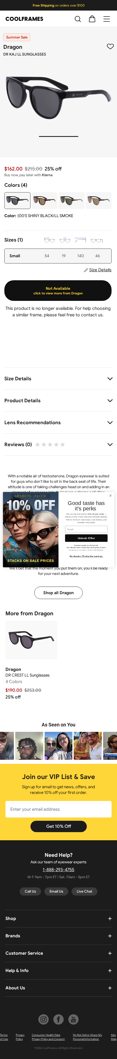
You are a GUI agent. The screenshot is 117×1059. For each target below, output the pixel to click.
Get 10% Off (58, 826)
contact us (92, 315)
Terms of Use (4, 1037)
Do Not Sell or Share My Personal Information (87, 1037)
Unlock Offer (86, 538)
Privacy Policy (20, 1037)
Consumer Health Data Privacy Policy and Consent (48, 1037)
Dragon (12, 47)
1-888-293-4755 (58, 870)
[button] (29, 746)
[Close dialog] (110, 495)
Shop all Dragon (58, 592)
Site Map (113, 1037)
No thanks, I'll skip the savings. (86, 556)
